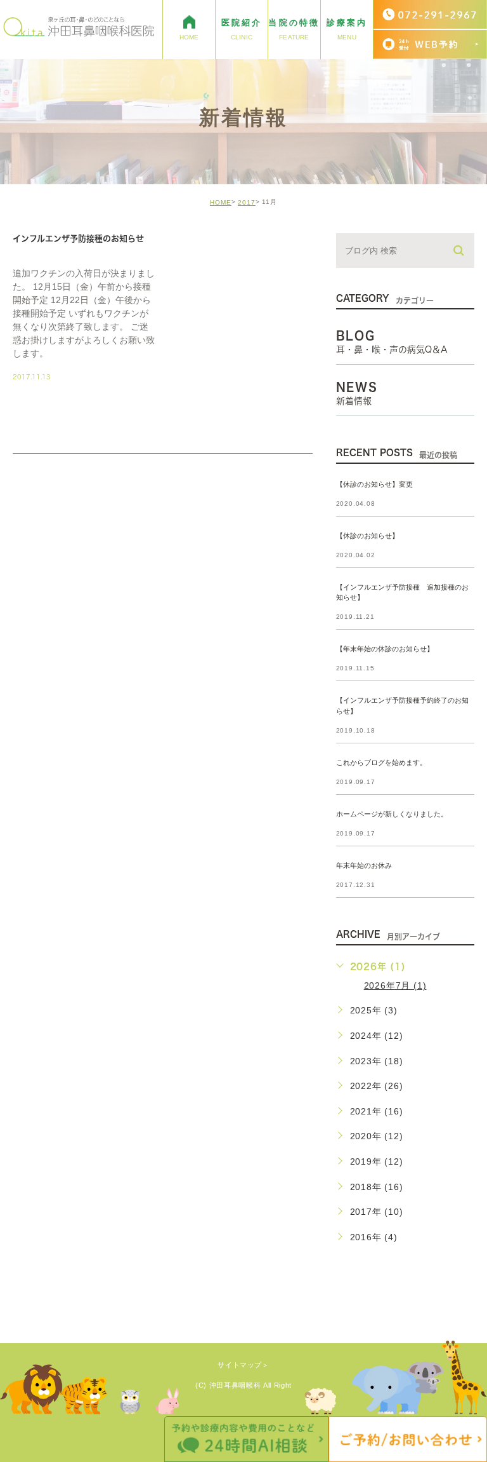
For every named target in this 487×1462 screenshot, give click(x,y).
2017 (247, 202)
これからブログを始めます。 (381, 762)
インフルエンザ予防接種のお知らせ (78, 238)
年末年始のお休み (364, 865)
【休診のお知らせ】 (367, 535)
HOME (220, 202)
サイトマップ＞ (243, 1365)
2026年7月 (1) (395, 985)
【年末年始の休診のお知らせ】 (385, 649)
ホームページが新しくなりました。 (392, 814)
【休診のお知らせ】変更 (374, 484)
